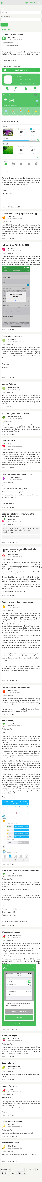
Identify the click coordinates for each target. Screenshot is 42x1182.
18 (2, 1173)
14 (26, 1169)
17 (37, 1169)
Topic (2, 9)
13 (22, 1169)
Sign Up (32, 3)
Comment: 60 (15, 207)
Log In (26, 3)
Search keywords (6, 16)
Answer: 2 (13, 542)
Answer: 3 (13, 1136)
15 (30, 1169)
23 (16, 1173)
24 (20, 1173)
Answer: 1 (13, 238)
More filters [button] (6, 29)
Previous (4, 1169)
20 (9, 1173)
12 (19, 1169)
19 (6, 1173)
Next (24, 1173)
